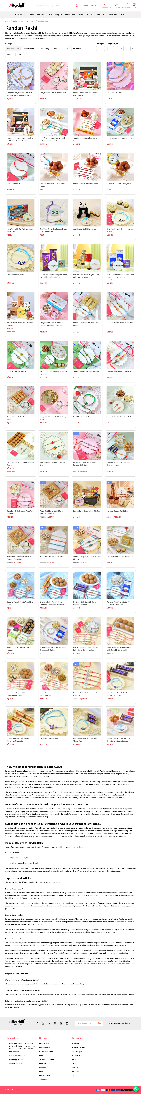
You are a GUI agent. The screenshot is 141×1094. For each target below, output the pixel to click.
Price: (11, 49)
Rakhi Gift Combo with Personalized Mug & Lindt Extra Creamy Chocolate (120, 277)
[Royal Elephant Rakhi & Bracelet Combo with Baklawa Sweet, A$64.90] (87, 1042)
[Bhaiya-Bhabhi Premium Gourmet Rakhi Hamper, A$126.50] (87, 76)
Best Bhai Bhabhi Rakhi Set (83, 417)
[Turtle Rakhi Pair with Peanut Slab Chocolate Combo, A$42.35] (120, 949)
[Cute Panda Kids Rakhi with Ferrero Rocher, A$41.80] (120, 212)
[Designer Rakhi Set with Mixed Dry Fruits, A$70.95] (20, 585)
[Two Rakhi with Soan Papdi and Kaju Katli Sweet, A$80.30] (87, 767)
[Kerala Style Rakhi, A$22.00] (20, 167)
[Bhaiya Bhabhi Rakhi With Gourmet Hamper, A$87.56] (20, 306)
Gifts (122, 9)
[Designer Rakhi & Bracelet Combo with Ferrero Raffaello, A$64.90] (87, 903)
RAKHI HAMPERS (37, 9)
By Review (77, 43)
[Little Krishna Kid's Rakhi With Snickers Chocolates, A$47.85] (120, 676)
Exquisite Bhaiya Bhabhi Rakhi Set (119, 371)
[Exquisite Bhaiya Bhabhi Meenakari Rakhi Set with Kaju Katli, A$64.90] (54, 949)
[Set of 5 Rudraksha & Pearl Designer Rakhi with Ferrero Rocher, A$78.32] (87, 813)
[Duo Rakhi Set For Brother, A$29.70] (20, 355)
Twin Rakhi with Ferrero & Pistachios (120, 556)
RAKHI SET (20, 9)
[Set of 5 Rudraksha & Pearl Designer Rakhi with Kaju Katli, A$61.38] (54, 813)
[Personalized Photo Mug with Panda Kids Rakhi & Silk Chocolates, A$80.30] (54, 258)
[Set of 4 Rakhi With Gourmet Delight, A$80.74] (120, 122)
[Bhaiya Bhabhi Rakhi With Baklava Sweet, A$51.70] (20, 400)
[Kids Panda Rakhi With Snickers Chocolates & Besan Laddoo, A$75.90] (120, 722)
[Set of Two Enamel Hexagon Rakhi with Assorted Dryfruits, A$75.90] (54, 122)
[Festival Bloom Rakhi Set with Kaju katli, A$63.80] (54, 858)
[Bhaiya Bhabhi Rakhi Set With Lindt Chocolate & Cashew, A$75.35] (54, 631)
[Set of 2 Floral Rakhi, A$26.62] (120, 76)
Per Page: (100, 38)
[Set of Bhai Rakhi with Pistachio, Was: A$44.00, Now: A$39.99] (54, 540)
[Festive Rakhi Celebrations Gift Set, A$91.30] (87, 494)
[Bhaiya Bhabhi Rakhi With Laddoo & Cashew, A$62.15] (20, 813)
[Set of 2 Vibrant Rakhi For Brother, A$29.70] (87, 355)
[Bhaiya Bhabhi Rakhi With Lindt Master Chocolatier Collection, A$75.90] (54, 306)
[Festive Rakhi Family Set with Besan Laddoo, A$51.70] (87, 858)
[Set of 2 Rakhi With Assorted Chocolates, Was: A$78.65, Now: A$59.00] (20, 997)
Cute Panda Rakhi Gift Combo (84, 229)
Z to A (65, 43)
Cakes (90, 9)
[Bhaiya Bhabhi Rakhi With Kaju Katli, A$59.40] (54, 76)
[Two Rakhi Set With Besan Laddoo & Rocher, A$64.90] (20, 446)
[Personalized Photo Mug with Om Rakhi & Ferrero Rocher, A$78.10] (87, 258)
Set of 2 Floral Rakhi (114, 93)
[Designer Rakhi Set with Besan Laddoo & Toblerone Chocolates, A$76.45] (54, 585)
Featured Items (13, 43)
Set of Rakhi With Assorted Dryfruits (120, 417)
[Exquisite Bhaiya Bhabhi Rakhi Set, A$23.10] (120, 355)
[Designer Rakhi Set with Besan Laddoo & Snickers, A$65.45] (87, 585)
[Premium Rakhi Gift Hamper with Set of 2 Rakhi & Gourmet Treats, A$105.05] (20, 122)
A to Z (56, 43)
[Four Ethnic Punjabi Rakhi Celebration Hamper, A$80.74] (20, 676)
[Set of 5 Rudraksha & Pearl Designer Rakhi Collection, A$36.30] (20, 858)
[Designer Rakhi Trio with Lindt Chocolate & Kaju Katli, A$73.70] (120, 585)
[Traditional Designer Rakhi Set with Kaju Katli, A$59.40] (20, 903)
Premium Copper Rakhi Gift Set (118, 511)
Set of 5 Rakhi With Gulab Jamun (85, 184)
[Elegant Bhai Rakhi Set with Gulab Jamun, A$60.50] (87, 997)
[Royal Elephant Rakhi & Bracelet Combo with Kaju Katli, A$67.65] (54, 1042)
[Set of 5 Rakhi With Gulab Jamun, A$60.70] (87, 167)
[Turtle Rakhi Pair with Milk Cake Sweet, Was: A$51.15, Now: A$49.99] (87, 949)
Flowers (100, 9)
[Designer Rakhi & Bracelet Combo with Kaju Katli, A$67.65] (120, 903)
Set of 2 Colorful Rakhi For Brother (120, 323)
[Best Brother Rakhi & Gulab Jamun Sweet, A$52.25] (54, 167)
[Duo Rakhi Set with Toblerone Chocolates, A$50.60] (120, 997)
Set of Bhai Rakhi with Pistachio (52, 556)
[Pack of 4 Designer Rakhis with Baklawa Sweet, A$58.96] (120, 858)
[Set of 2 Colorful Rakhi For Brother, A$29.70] (120, 306)
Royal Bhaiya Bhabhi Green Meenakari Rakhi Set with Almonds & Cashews (20, 968)
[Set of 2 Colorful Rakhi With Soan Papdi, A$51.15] (87, 306)
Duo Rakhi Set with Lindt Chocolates (20, 1059)
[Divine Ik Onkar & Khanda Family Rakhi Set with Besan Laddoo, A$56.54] (120, 631)
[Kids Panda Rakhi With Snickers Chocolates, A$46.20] (87, 722)
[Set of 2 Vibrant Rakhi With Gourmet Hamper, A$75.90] (54, 355)
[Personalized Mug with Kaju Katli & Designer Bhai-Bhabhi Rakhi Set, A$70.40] (20, 767)
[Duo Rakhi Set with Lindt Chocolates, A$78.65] (20, 1042)
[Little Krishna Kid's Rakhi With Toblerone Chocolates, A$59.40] (20, 722)
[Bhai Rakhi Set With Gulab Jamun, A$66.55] (120, 167)
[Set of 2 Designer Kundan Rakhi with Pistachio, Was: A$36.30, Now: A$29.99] (87, 540)
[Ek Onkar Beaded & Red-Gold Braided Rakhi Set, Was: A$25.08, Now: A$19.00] (87, 446)
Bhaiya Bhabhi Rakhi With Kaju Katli (53, 93)
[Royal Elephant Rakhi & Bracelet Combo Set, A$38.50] (120, 1042)
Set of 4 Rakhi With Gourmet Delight (120, 138)
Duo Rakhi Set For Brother (16, 371)
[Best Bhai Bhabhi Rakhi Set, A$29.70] (87, 400)
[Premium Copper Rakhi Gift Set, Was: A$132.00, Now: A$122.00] (120, 494)
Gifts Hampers (55, 9)
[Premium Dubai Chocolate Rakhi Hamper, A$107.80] (20, 631)
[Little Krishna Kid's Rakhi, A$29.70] (54, 722)
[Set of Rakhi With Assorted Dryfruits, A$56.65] (120, 400)
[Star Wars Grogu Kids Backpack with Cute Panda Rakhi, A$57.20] (54, 212)
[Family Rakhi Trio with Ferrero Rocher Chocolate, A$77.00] (54, 767)
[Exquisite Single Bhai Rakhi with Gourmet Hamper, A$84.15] (120, 446)
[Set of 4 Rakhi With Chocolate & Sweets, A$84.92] (87, 122)
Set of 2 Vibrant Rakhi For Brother (86, 371)
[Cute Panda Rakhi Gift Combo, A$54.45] (87, 212)
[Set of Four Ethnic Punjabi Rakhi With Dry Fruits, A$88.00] (54, 676)
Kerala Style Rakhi (13, 184)
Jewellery (113, 9)
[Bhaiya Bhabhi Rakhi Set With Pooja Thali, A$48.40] (54, 400)
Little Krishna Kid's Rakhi (49, 738)
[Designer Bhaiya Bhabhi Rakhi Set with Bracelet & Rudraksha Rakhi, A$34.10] (20, 76)
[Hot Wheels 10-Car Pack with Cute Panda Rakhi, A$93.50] (20, 212)
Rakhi (80, 9)
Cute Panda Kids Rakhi (15, 274)
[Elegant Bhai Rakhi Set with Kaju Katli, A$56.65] (54, 997)
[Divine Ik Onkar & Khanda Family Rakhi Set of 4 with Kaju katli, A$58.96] (87, 631)
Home (7, 16)
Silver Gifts (70, 9)
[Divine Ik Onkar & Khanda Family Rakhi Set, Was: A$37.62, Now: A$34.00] (87, 676)
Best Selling (44, 43)
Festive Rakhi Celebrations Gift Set (86, 511)
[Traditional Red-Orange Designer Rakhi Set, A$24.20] (54, 903)
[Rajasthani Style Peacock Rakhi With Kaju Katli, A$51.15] (20, 494)
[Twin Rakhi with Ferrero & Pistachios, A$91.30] (120, 540)
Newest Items (29, 43)
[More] (26, 9)
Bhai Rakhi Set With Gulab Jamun (119, 184)
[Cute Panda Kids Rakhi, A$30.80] (20, 258)
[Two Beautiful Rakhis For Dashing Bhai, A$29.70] (54, 446)
